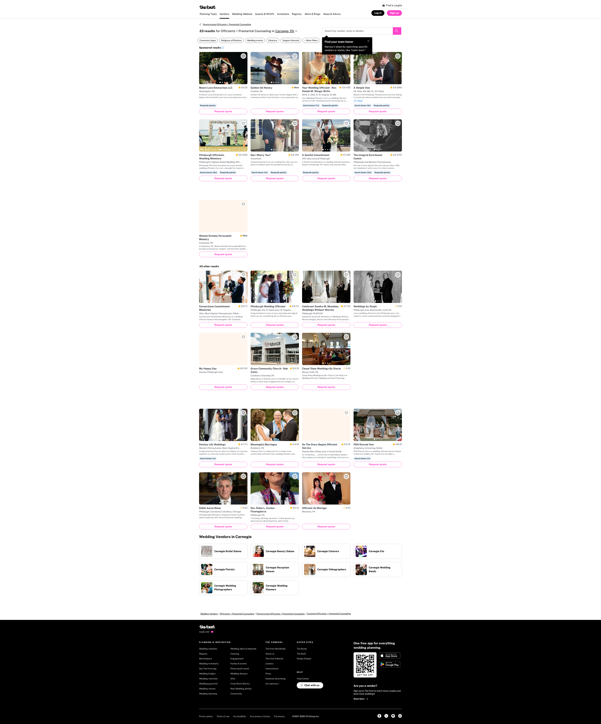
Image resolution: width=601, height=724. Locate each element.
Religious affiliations (231, 40)
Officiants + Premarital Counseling (237, 614)
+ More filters (311, 40)
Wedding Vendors (209, 614)
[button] (222, 48)
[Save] (243, 56)
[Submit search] (397, 31)
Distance (272, 40)
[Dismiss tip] (368, 41)
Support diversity (291, 40)
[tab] (220, 82)
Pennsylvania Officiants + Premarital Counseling (227, 24)
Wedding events (255, 40)
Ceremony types (208, 40)
